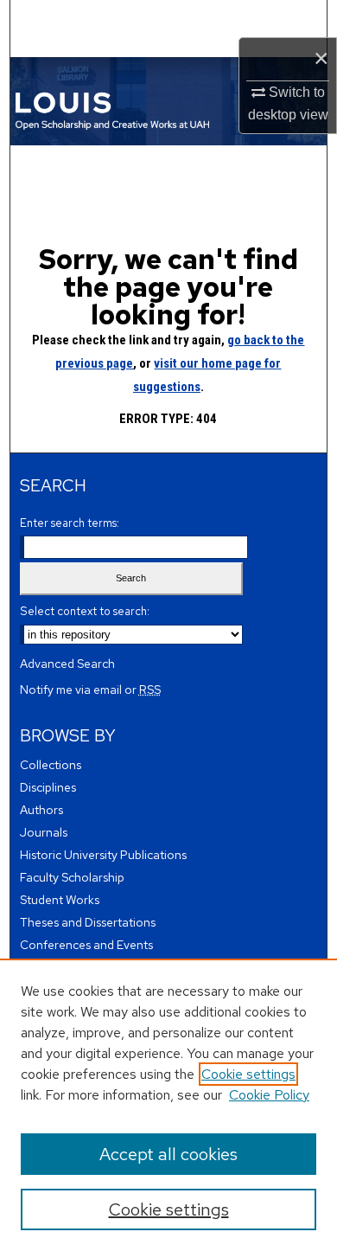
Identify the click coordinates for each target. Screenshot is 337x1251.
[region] (168, 1105)
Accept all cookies (168, 1154)
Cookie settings (248, 1074)
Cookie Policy (269, 1095)
